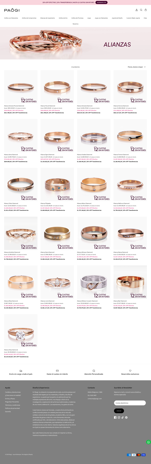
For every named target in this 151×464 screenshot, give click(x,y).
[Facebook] (115, 417)
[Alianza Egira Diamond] (57, 135)
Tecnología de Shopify (27, 454)
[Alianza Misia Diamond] (20, 282)
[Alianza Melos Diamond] (93, 184)
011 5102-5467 (92, 395)
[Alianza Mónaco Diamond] (93, 233)
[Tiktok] (122, 417)
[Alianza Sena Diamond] (20, 135)
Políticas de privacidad (12, 408)
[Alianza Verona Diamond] (130, 87)
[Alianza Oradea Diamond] (93, 135)
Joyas (89, 18)
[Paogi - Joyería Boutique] (12, 10)
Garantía (8, 411)
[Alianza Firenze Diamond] (130, 135)
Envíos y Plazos (10, 399)
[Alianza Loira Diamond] (57, 282)
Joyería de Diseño (117, 18)
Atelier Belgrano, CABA (95, 392)
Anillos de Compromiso (29, 18)
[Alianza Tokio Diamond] (20, 184)
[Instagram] (119, 417)
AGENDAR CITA (101, 2)
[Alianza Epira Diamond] (57, 233)
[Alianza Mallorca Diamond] (130, 184)
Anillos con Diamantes (11, 18)
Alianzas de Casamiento (47, 18)
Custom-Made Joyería (133, 18)
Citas (145, 18)
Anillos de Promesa (77, 18)
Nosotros (75, 24)
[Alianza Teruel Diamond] (57, 87)
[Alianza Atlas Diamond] (20, 331)
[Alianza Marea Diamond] (130, 233)
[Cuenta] (136, 10)
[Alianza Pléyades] (57, 184)
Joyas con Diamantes (101, 18)
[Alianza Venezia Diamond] (93, 87)
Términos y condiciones (12, 405)
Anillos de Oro (63, 18)
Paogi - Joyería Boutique (15, 454)
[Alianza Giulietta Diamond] (20, 233)
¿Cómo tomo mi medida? (13, 395)
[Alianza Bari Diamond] (130, 282)
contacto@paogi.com (95, 399)
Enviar (119, 411)
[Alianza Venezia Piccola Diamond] (20, 87)
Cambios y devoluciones (13, 392)
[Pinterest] (126, 417)
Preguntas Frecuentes (12, 402)
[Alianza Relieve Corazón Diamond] (93, 282)
